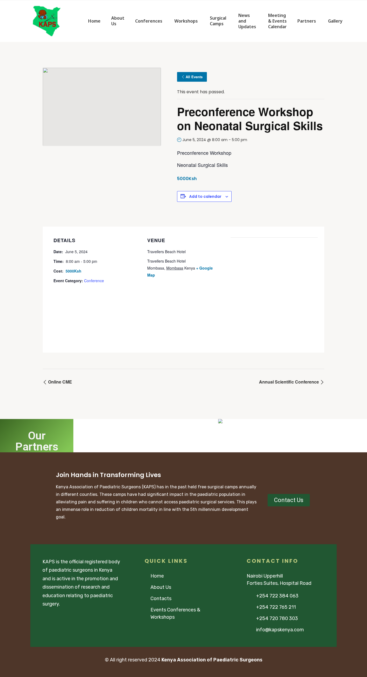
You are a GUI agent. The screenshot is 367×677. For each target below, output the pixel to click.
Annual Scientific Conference (289, 382)
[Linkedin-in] (75, 619)
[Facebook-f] (44, 619)
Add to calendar (205, 196)
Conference (94, 280)
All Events (194, 76)
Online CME (59, 382)
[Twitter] (55, 619)
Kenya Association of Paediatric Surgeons (211, 660)
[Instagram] (65, 619)
